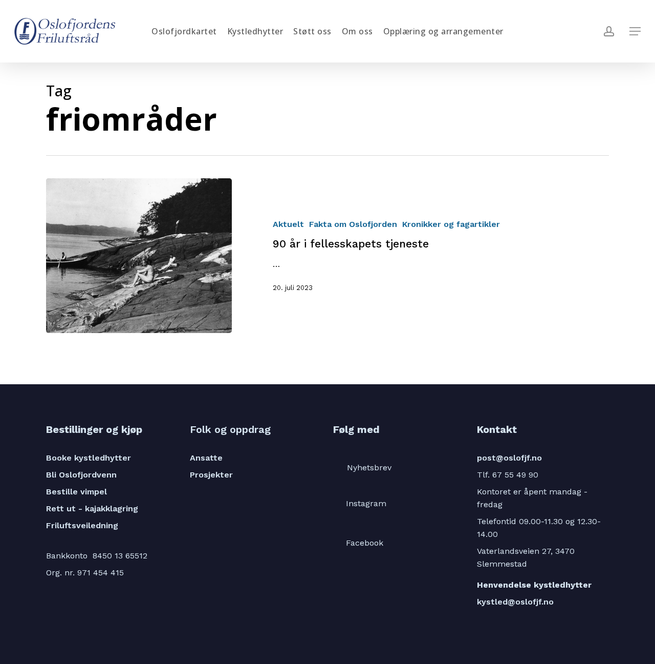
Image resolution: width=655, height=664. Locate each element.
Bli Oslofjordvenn (81, 475)
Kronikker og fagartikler (451, 224)
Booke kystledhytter (88, 458)
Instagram (366, 503)
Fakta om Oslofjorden (353, 224)
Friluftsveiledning (82, 525)
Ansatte (206, 458)
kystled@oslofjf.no (515, 602)
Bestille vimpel (76, 491)
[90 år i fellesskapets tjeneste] (139, 255)
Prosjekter (211, 475)
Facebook (364, 543)
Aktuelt (288, 224)
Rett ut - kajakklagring (92, 508)
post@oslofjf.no (509, 458)
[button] (635, 31)
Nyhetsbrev (369, 467)
